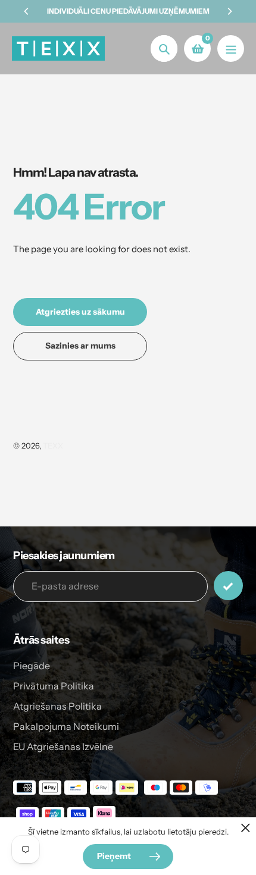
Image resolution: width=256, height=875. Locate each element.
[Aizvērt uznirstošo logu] (245, 827)
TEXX (53, 445)
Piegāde (31, 666)
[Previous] (27, 11)
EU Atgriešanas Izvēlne (63, 746)
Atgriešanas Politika (57, 706)
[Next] (229, 11)
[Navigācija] (230, 48)
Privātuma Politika (53, 686)
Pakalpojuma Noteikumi (66, 726)
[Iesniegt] (228, 585)
